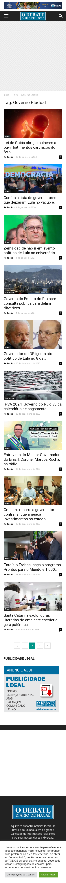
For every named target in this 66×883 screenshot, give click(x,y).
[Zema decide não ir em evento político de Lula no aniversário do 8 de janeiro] (33, 229)
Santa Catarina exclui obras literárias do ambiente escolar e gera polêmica (30, 620)
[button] (61, 16)
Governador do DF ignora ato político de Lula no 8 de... (28, 356)
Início (6, 94)
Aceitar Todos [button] (48, 874)
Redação (8, 156)
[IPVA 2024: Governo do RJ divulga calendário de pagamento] (33, 385)
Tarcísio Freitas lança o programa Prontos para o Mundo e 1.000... (32, 567)
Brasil (7, 136)
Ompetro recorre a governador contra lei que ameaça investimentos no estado (29, 514)
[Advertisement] (33, 56)
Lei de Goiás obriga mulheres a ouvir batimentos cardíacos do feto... (30, 147)
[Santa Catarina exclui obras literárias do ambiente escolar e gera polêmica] (33, 596)
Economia (9, 292)
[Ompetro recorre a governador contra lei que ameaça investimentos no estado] (33, 490)
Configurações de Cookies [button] (21, 874)
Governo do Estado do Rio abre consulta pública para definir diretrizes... (30, 303)
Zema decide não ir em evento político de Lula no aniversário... (31, 250)
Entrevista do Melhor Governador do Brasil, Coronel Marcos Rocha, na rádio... (32, 459)
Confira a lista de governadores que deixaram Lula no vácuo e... (30, 200)
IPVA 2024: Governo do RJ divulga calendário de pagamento (33, 406)
